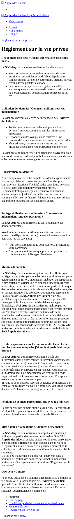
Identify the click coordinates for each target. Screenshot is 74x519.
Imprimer (14, 496)
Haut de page (16, 500)
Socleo (22, 515)
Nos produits (16, 30)
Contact (13, 33)
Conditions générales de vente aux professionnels (36, 503)
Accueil (13, 27)
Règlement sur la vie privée (16, 40)
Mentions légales (18, 506)
